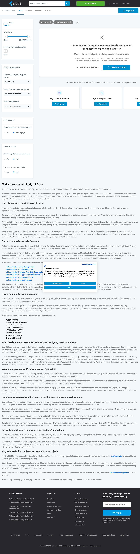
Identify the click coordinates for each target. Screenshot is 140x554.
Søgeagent (130, 11)
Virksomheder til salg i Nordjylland (20, 267)
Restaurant (51, 517)
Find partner (79, 517)
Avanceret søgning (89, 67)
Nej (17, 159)
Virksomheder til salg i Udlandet (19, 280)
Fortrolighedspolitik (89, 264)
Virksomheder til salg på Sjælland (21, 512)
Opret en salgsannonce (88, 535)
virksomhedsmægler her (119, 472)
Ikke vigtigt (20, 133)
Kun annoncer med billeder (15, 167)
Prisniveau (8, 32)
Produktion (51, 502)
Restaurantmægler (81, 514)
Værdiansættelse (81, 502)
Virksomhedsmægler (82, 506)
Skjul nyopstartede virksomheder (17, 154)
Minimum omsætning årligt (15, 47)
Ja (8, 133)
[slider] (6, 36)
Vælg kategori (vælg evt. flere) (16, 89)
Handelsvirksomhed (54, 506)
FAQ (27, 535)
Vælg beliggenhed (11, 101)
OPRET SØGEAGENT (118, 67)
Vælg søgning (59, 104)
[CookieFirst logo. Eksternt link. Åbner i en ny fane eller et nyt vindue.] (45, 266)
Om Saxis (38, 535)
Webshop (50, 499)
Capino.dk (124, 535)
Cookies (51, 535)
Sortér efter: (10, 11)
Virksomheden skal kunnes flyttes (17, 127)
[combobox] (17, 82)
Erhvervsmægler (81, 510)
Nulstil (6, 25)
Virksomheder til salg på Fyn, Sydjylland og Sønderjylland (29, 272)
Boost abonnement (81, 499)
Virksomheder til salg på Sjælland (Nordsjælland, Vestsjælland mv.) (33, 275)
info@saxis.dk (116, 456)
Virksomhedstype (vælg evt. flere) (15, 76)
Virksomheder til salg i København (19, 277)
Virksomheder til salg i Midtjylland (19, 269)
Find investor (79, 525)
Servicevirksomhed (54, 510)
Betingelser (15, 535)
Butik (49, 514)
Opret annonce (90, 3)
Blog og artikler (109, 535)
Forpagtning (79, 521)
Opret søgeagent (66, 535)
